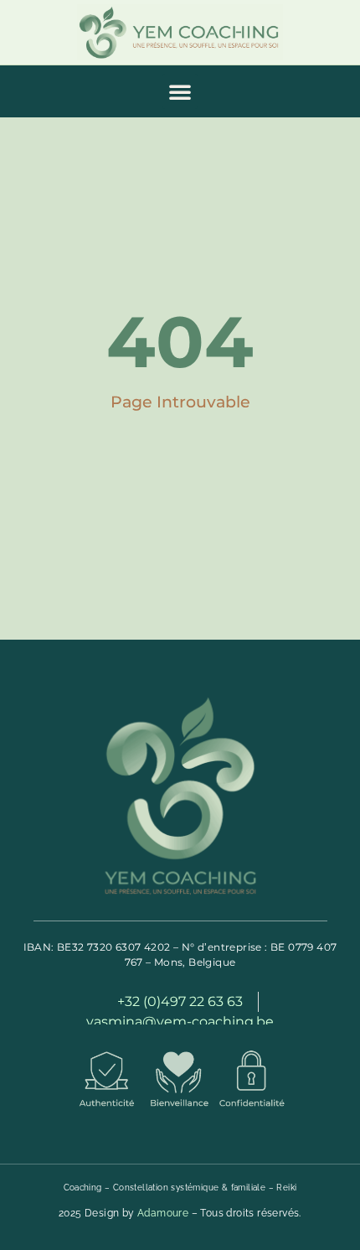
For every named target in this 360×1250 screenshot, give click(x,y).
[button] (180, 91)
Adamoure (162, 1213)
